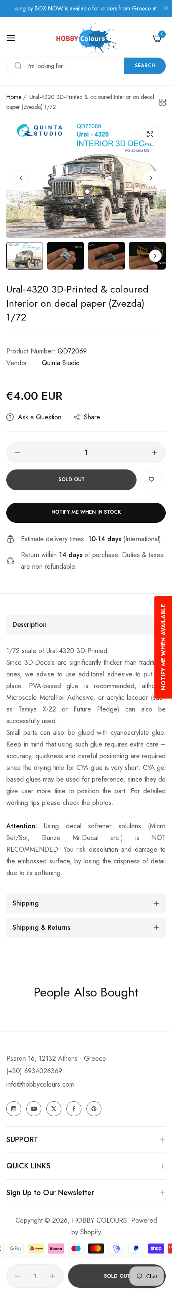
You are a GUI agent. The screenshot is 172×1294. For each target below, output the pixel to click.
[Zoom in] (150, 134)
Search (145, 65)
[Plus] (154, 452)
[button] (151, 178)
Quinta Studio (61, 363)
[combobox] (86, 66)
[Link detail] (13, 1108)
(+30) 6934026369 (34, 1071)
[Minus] (17, 452)
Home (13, 97)
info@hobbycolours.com (40, 1084)
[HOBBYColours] (86, 38)
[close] (166, 8)
